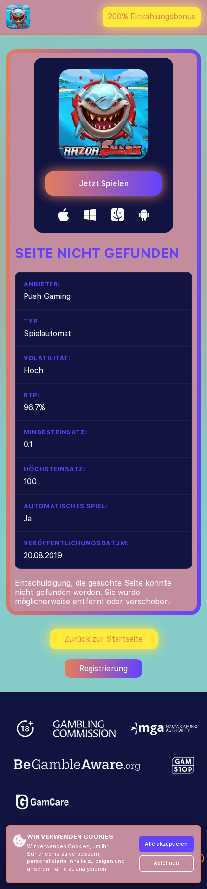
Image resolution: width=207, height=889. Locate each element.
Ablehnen (166, 863)
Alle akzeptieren (166, 844)
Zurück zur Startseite (104, 639)
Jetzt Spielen (104, 183)
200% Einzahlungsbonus (151, 16)
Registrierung (103, 668)
